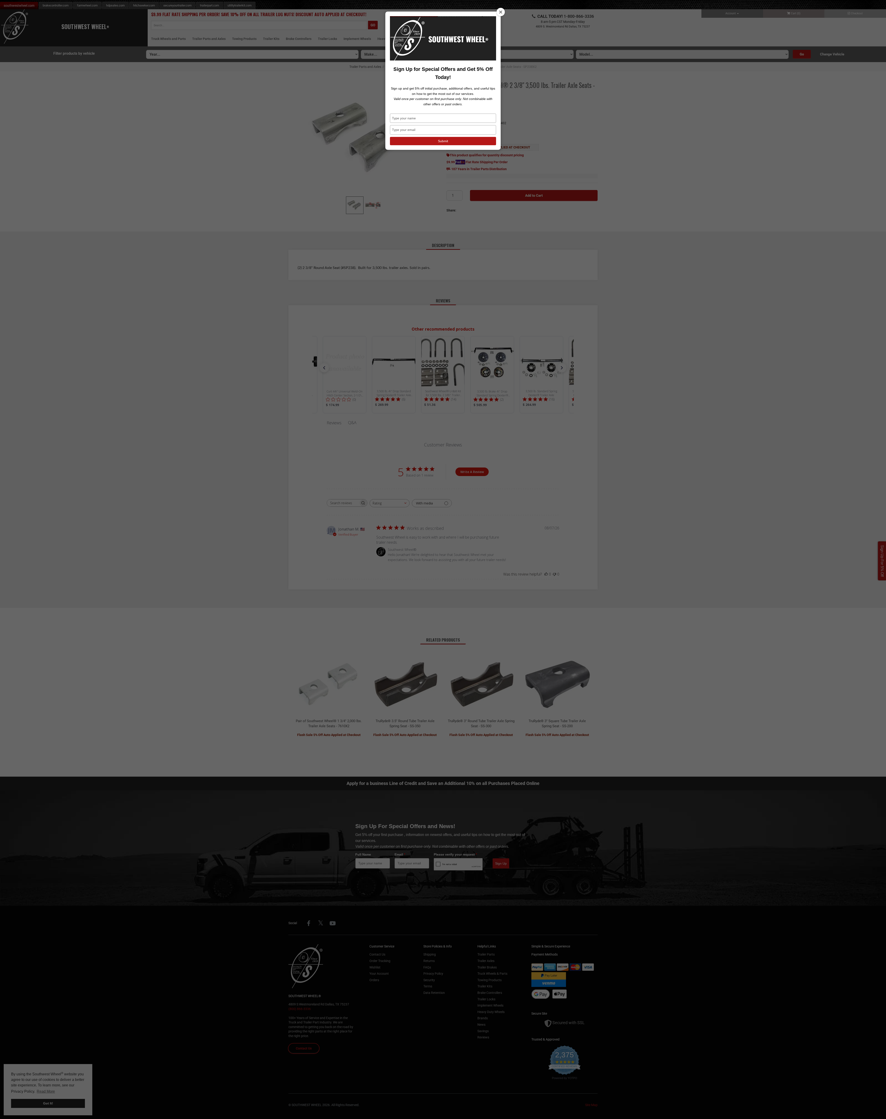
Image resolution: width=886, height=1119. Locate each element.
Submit (443, 141)
